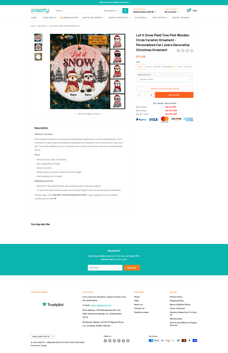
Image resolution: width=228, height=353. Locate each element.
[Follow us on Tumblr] (128, 340)
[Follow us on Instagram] (114, 340)
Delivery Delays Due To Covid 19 (183, 313)
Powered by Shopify (39, 345)
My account (170, 12)
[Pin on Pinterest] (182, 50)
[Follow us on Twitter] (110, 340)
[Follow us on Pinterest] (119, 340)
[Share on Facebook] (178, 50)
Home (33, 26)
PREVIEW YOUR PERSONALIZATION (165, 89)
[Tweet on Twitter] (187, 50)
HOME (34, 17)
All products (42, 26)
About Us (138, 304)
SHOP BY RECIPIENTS (92, 17)
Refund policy (176, 318)
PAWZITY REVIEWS (181, 17)
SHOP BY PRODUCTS (118, 17)
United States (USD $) (40, 336)
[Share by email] (191, 50)
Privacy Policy (176, 297)
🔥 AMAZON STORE (69, 17)
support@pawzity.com (100, 305)
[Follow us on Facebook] (105, 340)
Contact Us (139, 308)
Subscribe (132, 268)
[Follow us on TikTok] (123, 340)
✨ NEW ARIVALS (48, 17)
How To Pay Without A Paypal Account (183, 323)
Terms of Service (177, 308)
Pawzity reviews (141, 312)
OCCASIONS (140, 17)
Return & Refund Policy (180, 304)
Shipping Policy (177, 300)
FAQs (136, 300)
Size (138, 62)
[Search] (125, 10)
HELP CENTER (159, 17)
